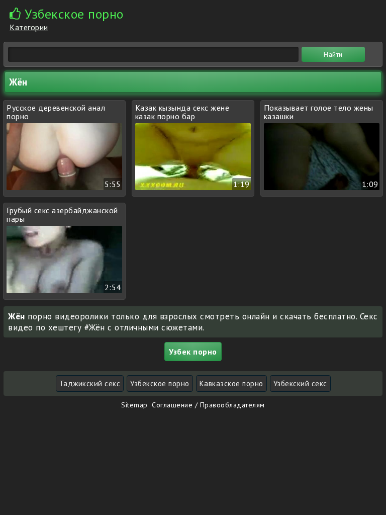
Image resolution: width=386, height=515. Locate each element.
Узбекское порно (159, 383)
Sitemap (134, 404)
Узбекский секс (300, 383)
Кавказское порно (231, 383)
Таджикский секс (90, 383)
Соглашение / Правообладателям (208, 404)
